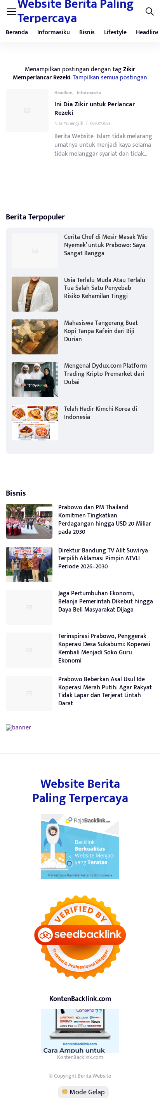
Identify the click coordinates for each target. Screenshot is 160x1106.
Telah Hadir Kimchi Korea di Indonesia (100, 413)
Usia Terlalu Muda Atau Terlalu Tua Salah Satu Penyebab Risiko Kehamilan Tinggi (104, 288)
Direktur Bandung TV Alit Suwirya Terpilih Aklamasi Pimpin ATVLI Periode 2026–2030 (103, 558)
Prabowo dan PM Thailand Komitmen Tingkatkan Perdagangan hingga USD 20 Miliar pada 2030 (104, 519)
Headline (63, 92)
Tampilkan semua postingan (110, 77)
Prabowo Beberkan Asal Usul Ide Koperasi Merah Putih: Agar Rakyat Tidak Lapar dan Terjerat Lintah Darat (105, 691)
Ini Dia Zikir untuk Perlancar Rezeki (94, 108)
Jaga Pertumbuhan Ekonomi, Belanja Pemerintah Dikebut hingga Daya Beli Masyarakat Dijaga (105, 601)
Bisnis (87, 32)
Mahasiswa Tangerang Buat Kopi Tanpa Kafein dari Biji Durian (101, 331)
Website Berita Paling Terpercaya (80, 791)
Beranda (17, 32)
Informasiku (53, 32)
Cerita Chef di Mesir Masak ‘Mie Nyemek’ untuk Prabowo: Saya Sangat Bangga (106, 245)
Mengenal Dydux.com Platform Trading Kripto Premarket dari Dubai (105, 374)
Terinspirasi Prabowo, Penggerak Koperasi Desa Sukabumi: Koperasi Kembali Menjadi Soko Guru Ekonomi (104, 648)
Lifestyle (115, 32)
